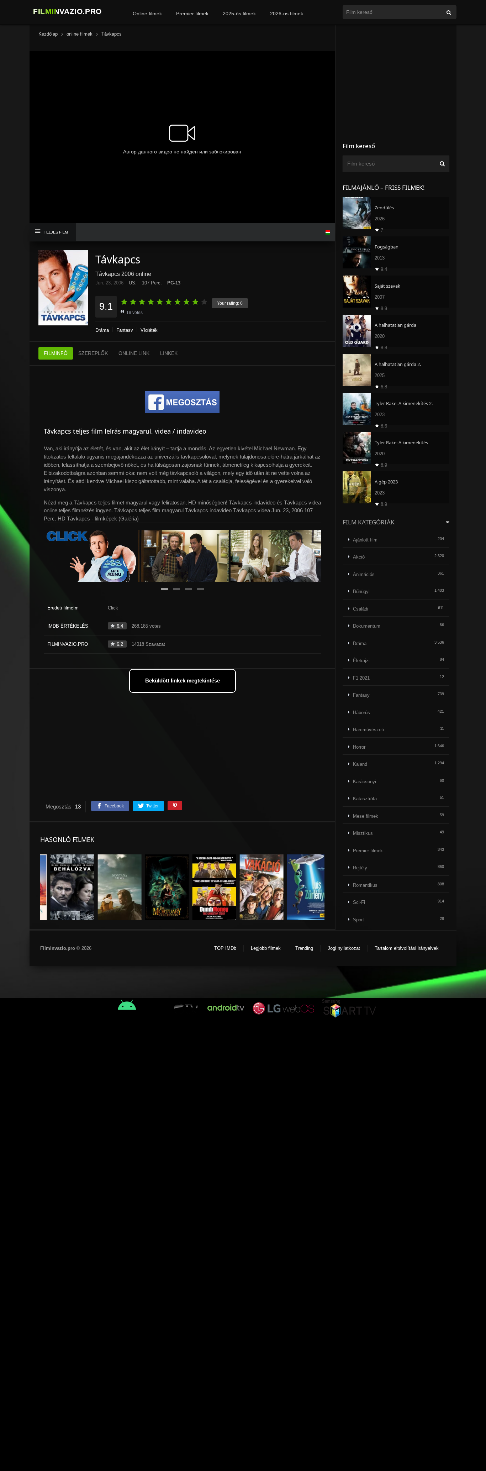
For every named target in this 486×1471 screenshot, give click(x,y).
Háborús (361, 712)
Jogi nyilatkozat (344, 948)
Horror (359, 747)
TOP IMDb (225, 948)
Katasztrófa (365, 798)
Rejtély (360, 867)
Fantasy (124, 330)
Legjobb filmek (266, 948)
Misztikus (363, 833)
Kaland (360, 764)
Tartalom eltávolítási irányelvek (407, 948)
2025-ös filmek (239, 13)
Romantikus (365, 885)
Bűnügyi (361, 591)
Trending (304, 948)
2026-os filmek (286, 13)
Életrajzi (361, 660)
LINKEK (169, 353)
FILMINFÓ (56, 353)
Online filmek (147, 13)
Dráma (102, 330)
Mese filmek (365, 816)
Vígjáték (149, 330)
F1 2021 (361, 678)
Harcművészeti (368, 729)
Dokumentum (366, 626)
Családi (360, 609)
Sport (358, 919)
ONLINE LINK (133, 353)
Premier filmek (192, 13)
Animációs (364, 574)
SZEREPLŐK (93, 353)
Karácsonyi (364, 781)
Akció (359, 557)
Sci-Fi (359, 902)
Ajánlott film (365, 540)
